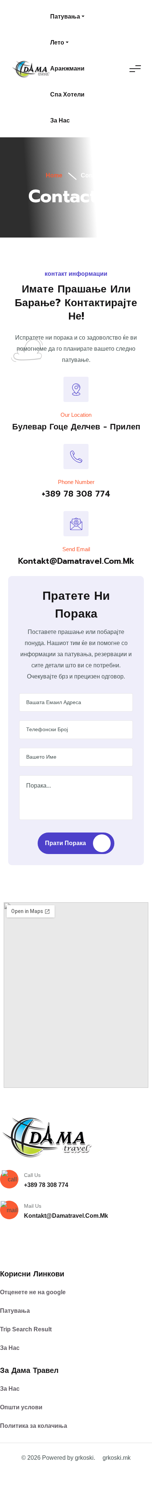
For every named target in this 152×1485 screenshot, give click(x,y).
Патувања (65, 16)
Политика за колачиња (33, 1426)
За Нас (10, 1348)
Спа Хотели (67, 94)
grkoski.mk (117, 1458)
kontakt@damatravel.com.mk (76, 561)
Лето (57, 42)
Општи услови (21, 1407)
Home (53, 175)
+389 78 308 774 (76, 494)
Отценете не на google (33, 1292)
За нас (60, 120)
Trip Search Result (26, 1329)
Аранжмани (67, 68)
